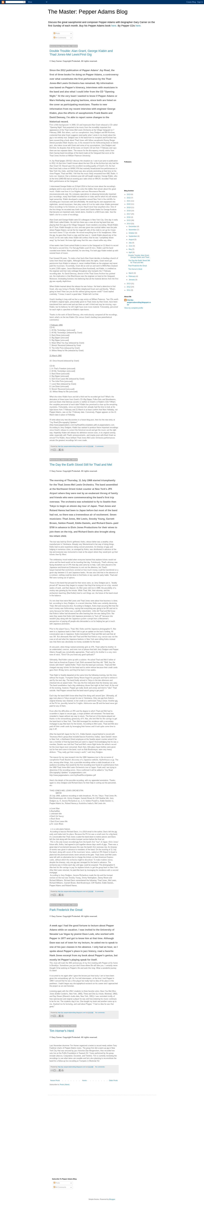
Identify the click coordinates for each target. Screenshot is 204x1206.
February (132, 276)
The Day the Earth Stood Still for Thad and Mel (81, 464)
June (131, 246)
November (133, 230)
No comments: (100, 1012)
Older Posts (113, 1081)
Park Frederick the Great (66, 910)
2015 (129, 220)
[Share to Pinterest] (62, 449)
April (131, 252)
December (133, 226)
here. (114, 25)
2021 (129, 201)
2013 (129, 284)
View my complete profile (133, 308)
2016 (129, 217)
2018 (129, 211)
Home (84, 1081)
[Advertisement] (164, 64)
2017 (129, 214)
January (132, 280)
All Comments (60, 38)
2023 (129, 194)
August (131, 240)
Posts (57, 33)
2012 (129, 287)
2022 (129, 198)
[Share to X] (57, 449)
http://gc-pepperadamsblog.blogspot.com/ (139, 302)
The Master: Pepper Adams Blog (88, 12)
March (131, 273)
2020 (129, 204)
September (133, 236)
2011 (129, 290)
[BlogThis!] (54, 449)
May (130, 249)
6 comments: (99, 891)
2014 (129, 224)
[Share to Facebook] (59, 449)
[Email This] (52, 449)
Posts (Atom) (64, 1085)
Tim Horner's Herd (62, 1031)
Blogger (112, 1199)
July (130, 243)
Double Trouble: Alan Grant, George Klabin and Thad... (139, 256)
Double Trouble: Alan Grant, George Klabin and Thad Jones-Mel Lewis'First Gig (81, 52)
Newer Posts (55, 1081)
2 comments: (99, 446)
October (132, 233)
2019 (129, 207)
